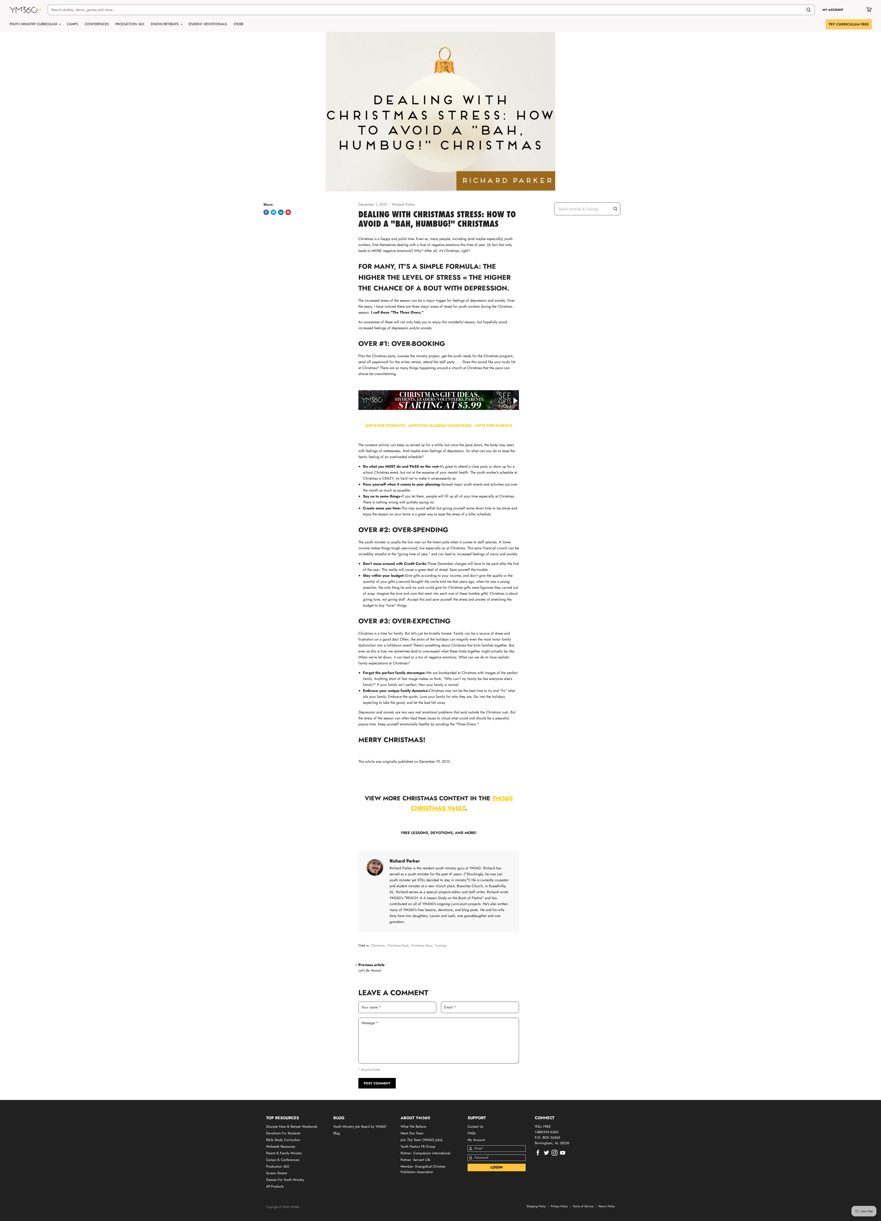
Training (440, 945)
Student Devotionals (207, 24)
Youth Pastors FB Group (418, 1146)
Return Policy (607, 1206)
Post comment (377, 1083)
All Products (275, 1186)
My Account (476, 1139)
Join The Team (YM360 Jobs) (422, 1139)
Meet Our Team (412, 1133)
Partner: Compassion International (425, 1153)
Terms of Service (583, 1206)
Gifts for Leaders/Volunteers (441, 425)
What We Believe (413, 1126)
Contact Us (475, 1126)
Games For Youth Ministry (285, 1179)
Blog (336, 1133)
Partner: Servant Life (415, 1159)
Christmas (378, 945)
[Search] (809, 10)
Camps (72, 24)
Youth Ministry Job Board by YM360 (359, 1126)
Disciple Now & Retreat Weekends (291, 1126)
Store (238, 24)
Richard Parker (405, 860)
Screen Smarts (276, 1173)
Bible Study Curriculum (283, 1139)
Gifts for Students (386, 425)
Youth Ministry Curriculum (33, 24)
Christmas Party (398, 945)
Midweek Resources (280, 1146)
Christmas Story (421, 945)
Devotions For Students (283, 1133)
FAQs (472, 1133)
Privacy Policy (559, 1206)
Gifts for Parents (493, 425)
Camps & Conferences (282, 1159)
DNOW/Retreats (165, 24)
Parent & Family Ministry (284, 1153)
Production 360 (129, 24)
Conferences (97, 24)
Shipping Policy (536, 1206)
